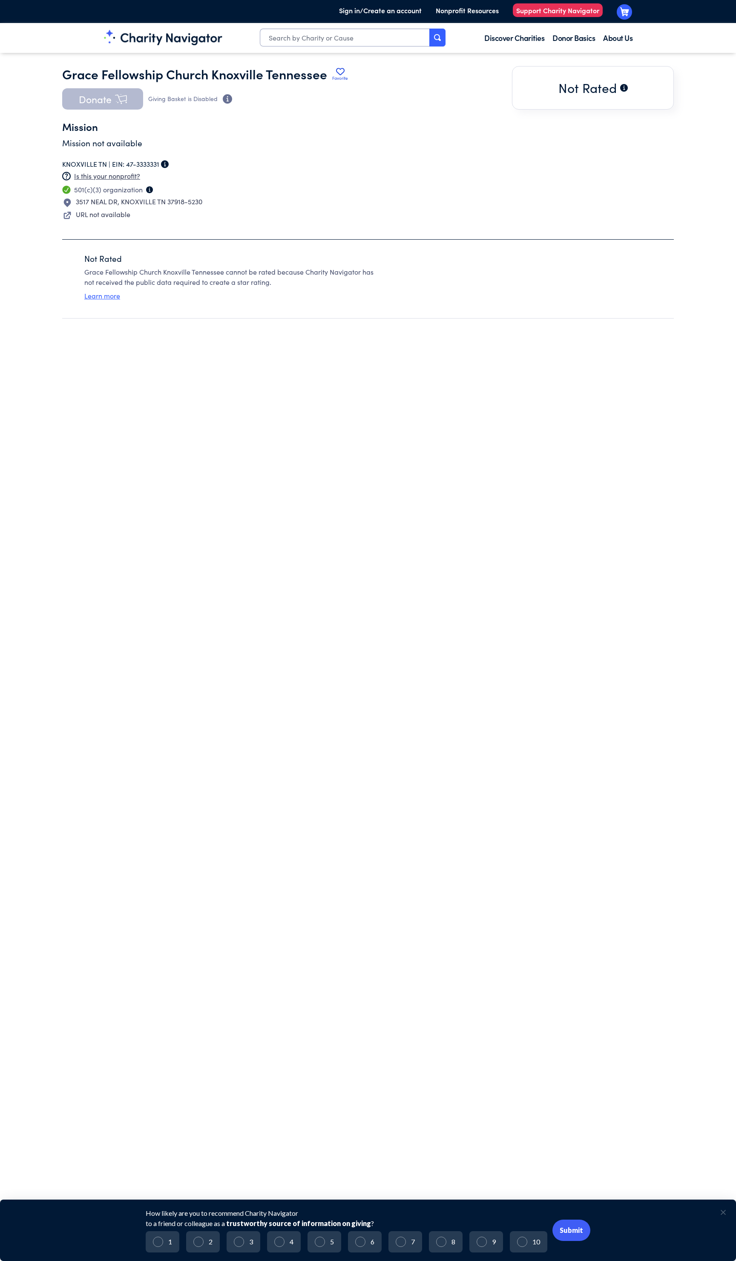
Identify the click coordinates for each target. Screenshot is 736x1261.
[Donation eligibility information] (227, 99)
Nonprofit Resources (467, 10)
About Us (617, 37)
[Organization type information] (149, 189)
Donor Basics (573, 37)
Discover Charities (514, 37)
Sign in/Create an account (380, 10)
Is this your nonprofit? (107, 175)
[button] (102, 99)
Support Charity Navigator (557, 10)
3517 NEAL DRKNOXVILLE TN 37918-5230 (139, 201)
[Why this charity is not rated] (624, 88)
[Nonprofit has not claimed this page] (66, 176)
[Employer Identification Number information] (165, 164)
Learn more (102, 295)
